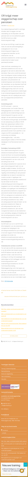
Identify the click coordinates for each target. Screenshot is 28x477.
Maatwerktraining (5, 371)
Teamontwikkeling (5, 376)
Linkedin (4, 433)
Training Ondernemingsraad (8, 368)
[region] (22, 471)
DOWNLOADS (14, 336)
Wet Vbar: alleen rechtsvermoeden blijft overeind (12, 310)
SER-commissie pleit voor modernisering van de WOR (13, 315)
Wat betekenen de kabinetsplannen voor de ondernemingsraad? (13, 320)
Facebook (5, 430)
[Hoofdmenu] (25, 5)
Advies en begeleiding (7, 373)
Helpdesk (3, 379)
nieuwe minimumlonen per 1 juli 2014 (15, 296)
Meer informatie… (16, 420)
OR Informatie (9, 281)
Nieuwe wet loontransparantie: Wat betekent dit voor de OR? (13, 324)
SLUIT (25, 464)
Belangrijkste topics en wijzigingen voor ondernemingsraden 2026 (12, 329)
